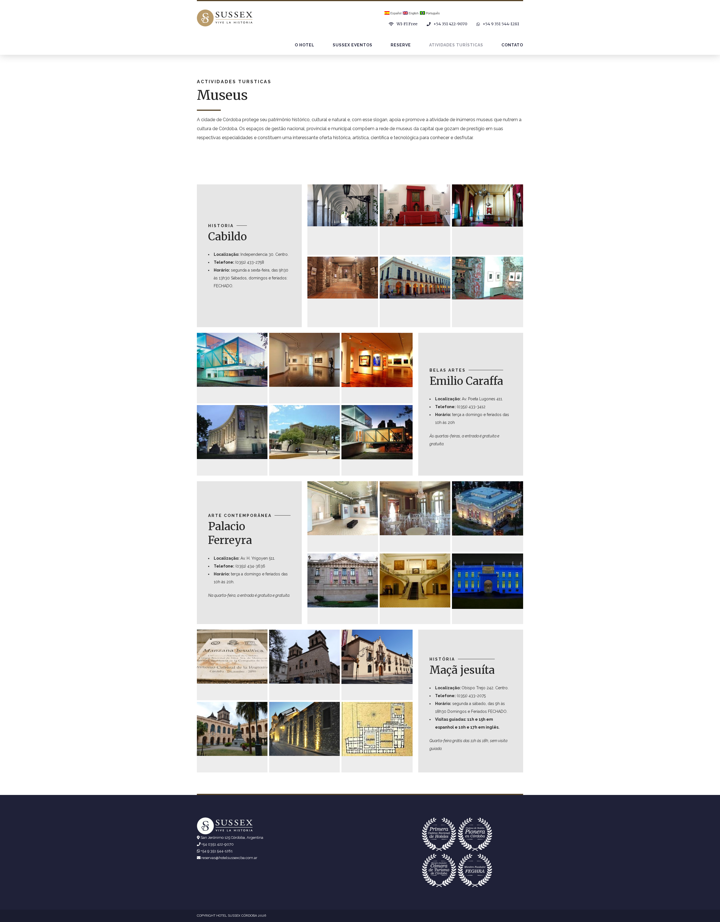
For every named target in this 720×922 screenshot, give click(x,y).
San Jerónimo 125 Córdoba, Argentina (232, 837)
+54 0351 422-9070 (217, 844)
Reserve (401, 45)
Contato (512, 45)
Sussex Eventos (352, 45)
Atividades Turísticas (456, 45)
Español (395, 13)
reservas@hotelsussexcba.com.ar (229, 858)
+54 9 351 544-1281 (217, 851)
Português (432, 13)
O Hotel (304, 45)
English (413, 13)
